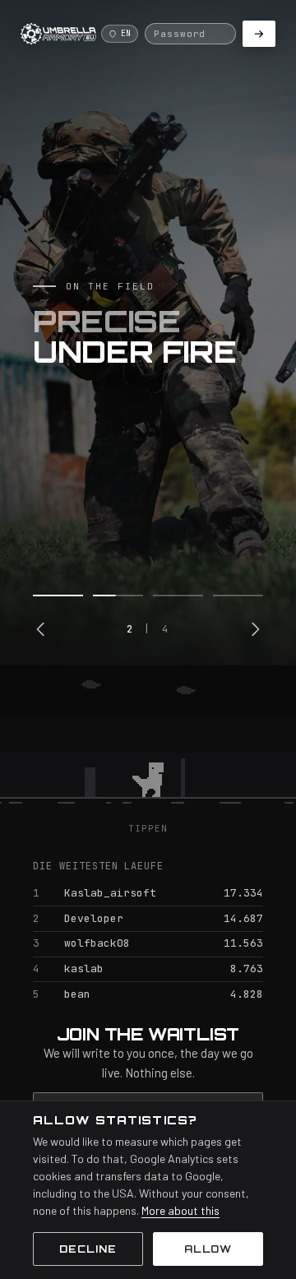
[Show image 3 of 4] (178, 595)
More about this (180, 1210)
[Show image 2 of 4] (118, 595)
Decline (88, 1249)
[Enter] (259, 34)
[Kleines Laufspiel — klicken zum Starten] (148, 743)
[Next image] (254, 629)
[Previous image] (41, 629)
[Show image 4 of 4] (238, 595)
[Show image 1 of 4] (58, 595)
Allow (208, 1249)
